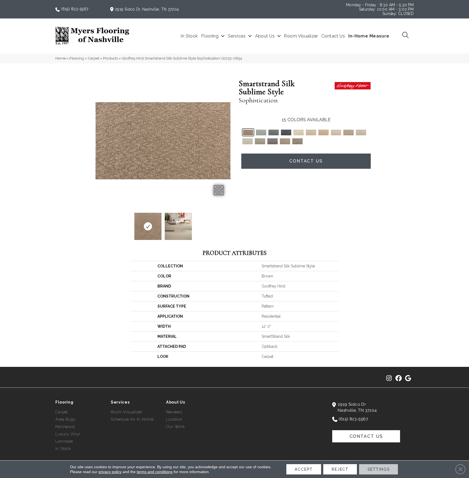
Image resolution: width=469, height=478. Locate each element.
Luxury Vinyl (67, 434)
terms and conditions (155, 472)
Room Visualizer (126, 412)
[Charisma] (247, 141)
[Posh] (261, 132)
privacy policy (110, 472)
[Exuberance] (285, 141)
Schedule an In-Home (132, 419)
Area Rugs (65, 419)
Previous (98, 223)
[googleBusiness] (408, 378)
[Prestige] (323, 132)
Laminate (64, 441)
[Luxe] (361, 132)
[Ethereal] (298, 132)
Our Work (175, 426)
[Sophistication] (248, 132)
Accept (303, 469)
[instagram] (389, 378)
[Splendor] (348, 132)
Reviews (174, 412)
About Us (175, 402)
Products (110, 58)
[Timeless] (286, 132)
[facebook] (399, 378)
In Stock (63, 448)
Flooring (76, 58)
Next (227, 223)
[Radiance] (311, 132)
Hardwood (65, 426)
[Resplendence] (273, 132)
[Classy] (297, 141)
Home (60, 58)
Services (120, 402)
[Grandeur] (260, 141)
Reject (340, 469)
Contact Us (306, 161)
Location (174, 419)
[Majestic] (336, 132)
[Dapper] (272, 141)
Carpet (93, 58)
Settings (378, 469)
